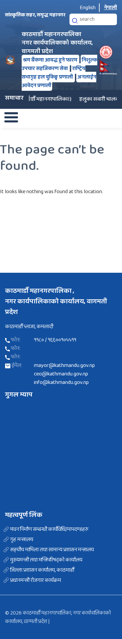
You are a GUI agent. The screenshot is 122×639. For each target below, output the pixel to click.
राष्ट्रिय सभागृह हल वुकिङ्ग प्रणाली (53, 72)
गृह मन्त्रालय (21, 540)
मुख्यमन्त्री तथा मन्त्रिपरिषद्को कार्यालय (46, 560)
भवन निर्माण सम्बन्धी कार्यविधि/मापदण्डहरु (49, 529)
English (88, 7)
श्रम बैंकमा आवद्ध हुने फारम (50, 60)
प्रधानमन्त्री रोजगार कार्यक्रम (35, 580)
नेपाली (110, 7)
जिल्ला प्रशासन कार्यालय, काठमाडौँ (42, 570)
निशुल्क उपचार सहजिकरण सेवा (59, 64)
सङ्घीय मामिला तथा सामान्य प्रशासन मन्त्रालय (52, 550)
